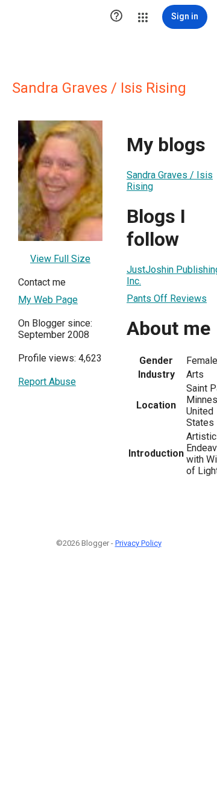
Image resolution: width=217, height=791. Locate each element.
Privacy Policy (138, 543)
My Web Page (48, 299)
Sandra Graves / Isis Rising (170, 180)
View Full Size (60, 258)
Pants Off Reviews (167, 298)
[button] (116, 16)
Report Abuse (47, 381)
